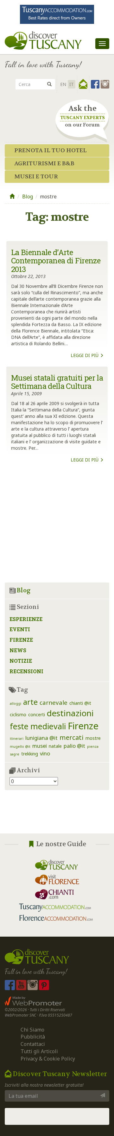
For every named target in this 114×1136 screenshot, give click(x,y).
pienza (92, 746)
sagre (14, 754)
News (18, 650)
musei (39, 745)
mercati (72, 737)
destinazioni (70, 713)
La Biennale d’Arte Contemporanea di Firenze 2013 (55, 260)
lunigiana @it (41, 737)
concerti (36, 714)
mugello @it (20, 746)
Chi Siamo (32, 1029)
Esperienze (26, 619)
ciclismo (18, 714)
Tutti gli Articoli (39, 1051)
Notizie (21, 660)
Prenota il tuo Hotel (50, 150)
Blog (27, 196)
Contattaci (33, 1043)
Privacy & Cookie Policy (48, 1058)
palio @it (74, 745)
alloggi (15, 703)
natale (55, 746)
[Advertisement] (57, 531)
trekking (29, 754)
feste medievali (38, 726)
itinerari (16, 738)
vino (45, 753)
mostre (93, 738)
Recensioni (26, 671)
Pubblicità (33, 1036)
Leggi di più (85, 355)
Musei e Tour (36, 176)
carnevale (53, 702)
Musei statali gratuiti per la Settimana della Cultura (57, 382)
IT (71, 84)
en (63, 84)
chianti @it (80, 703)
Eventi (20, 629)
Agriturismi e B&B (44, 163)
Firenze (21, 639)
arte (30, 702)
